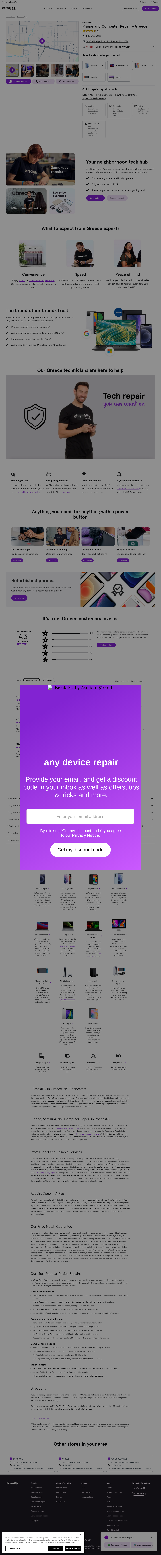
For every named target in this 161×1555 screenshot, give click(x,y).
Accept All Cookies (73, 1548)
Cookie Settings (15, 1548)
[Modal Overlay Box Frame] (80, 777)
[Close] (80, 1534)
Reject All (55, 1548)
